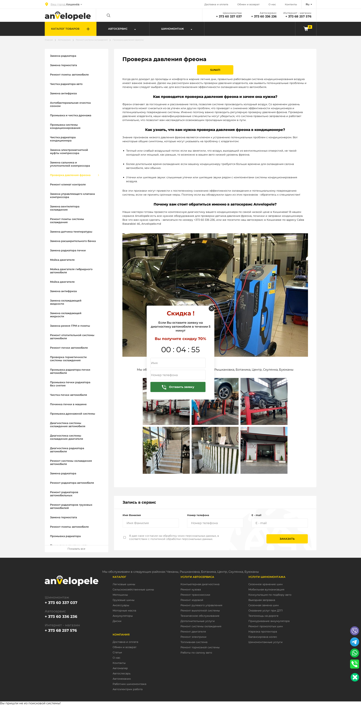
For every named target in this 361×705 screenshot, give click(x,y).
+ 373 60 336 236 (264, 16)
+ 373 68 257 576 (298, 16)
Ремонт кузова (190, 589)
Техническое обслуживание (199, 615)
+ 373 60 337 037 (229, 16)
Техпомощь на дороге (263, 615)
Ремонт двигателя (193, 631)
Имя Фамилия (132, 515)
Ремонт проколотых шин (265, 626)
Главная (49, 40)
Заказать (287, 538)
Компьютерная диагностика (199, 584)
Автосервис (64, 40)
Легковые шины (124, 584)
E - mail (256, 515)
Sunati (215, 70)
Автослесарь (121, 673)
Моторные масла (124, 610)
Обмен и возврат (248, 4)
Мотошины (120, 594)
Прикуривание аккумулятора (269, 621)
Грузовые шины (123, 600)
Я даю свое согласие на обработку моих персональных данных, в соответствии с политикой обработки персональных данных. (174, 537)
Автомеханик (122, 678)
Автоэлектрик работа (128, 689)
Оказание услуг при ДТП (265, 610)
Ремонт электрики (193, 637)
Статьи (117, 652)
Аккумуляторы (123, 615)
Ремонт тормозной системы (200, 647)
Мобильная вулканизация (266, 589)
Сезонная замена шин (263, 605)
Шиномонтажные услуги (265, 642)
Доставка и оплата (216, 4)
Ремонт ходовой (191, 600)
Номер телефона (198, 515)
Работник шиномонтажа (129, 684)
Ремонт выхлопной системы (200, 610)
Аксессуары (121, 605)
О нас (272, 4)
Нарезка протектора (262, 631)
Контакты (291, 4)
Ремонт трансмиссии (195, 594)
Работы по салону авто (196, 652)
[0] (305, 28)
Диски (117, 621)
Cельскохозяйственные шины (133, 589)
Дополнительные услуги (197, 621)
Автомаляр (120, 668)
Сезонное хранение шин (265, 584)
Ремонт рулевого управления (201, 605)
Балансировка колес (262, 637)
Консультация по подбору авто (269, 594)
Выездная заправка (261, 600)
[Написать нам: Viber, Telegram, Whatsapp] (355, 677)
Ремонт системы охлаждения (92, 40)
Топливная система (193, 642)
